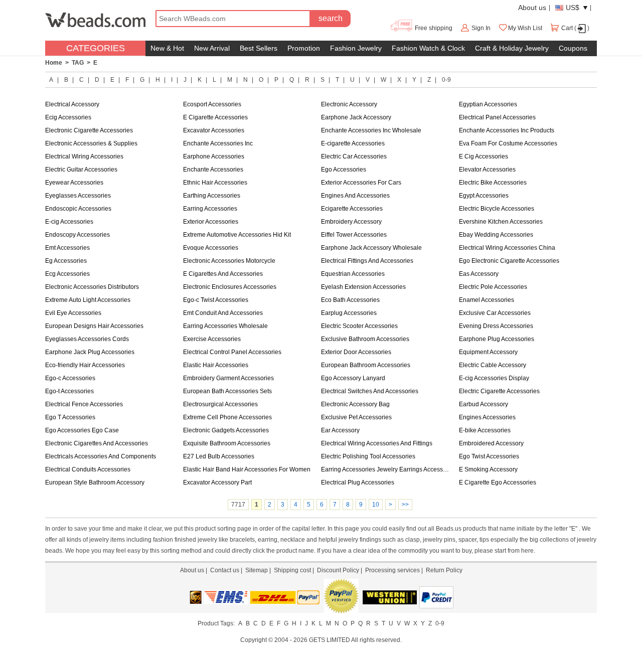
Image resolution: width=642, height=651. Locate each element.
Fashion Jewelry (356, 48)
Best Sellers (258, 48)
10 (375, 504)
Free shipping (432, 28)
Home (53, 62)
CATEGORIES (95, 48)
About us (532, 8)
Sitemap (256, 570)
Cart (567, 28)
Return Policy (444, 570)
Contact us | (227, 570)
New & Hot (167, 48)
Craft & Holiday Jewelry (512, 48)
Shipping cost (292, 570)
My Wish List (525, 28)
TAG (78, 62)
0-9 (446, 79)
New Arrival (212, 48)
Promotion (303, 48)
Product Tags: (216, 623)
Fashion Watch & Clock (428, 48)
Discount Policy (338, 570)
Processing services (392, 570)
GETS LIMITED (329, 639)
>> (405, 504)
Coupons (573, 48)
